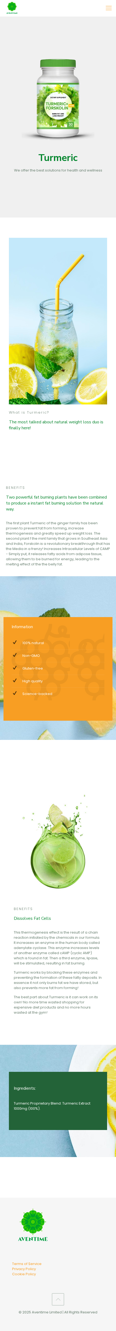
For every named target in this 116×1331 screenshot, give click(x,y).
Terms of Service (27, 1263)
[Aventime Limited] (12, 8)
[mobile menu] (108, 8)
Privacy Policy (24, 1268)
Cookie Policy (24, 1274)
